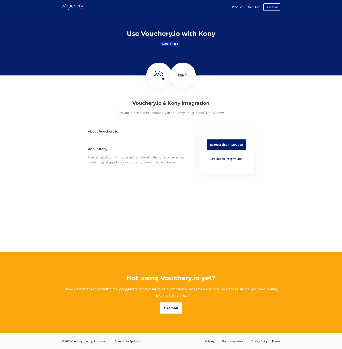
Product (237, 7)
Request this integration (226, 144)
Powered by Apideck (127, 341)
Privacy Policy (259, 341)
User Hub (253, 7)
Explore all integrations (226, 159)
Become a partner (232, 341)
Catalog (209, 341)
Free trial (272, 7)
